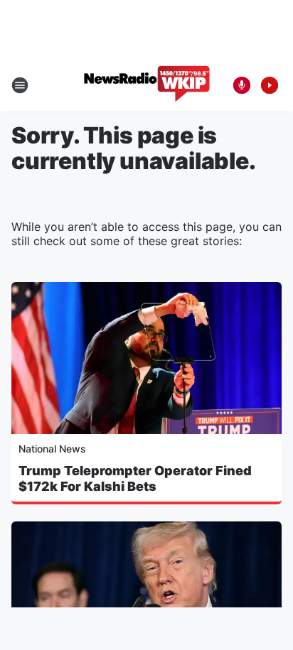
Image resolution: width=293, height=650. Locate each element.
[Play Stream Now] (269, 85)
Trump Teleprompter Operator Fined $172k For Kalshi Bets (135, 478)
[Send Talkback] (241, 85)
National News (52, 449)
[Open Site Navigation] (19, 85)
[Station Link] (147, 85)
